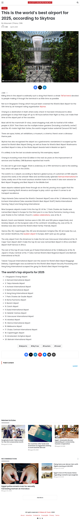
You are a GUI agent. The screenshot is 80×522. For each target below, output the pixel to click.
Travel (4, 8)
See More (40, 498)
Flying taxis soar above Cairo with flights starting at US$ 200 (66, 465)
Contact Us (36, 515)
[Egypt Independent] (40, 2)
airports (23, 346)
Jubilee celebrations (41, 215)
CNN (6, 27)
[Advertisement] (40, 393)
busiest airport (30, 234)
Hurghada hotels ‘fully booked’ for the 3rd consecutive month (12, 441)
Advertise (29, 515)
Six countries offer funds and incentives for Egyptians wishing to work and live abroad (39, 445)
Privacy (51, 515)
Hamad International (67, 177)
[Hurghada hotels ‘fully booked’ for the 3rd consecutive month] (13, 431)
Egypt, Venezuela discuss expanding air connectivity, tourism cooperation (65, 442)
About (22, 515)
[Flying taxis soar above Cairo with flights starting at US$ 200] (47, 466)
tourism (47, 346)
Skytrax (43, 106)
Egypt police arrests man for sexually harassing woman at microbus (18, 487)
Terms (57, 515)
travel (58, 346)
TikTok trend (66, 96)
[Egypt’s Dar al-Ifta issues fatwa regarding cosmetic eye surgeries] (47, 475)
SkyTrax (35, 346)
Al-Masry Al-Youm (44, 512)
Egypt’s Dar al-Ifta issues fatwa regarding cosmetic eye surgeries (66, 474)
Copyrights (44, 515)
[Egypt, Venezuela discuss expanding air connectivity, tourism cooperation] (67, 431)
